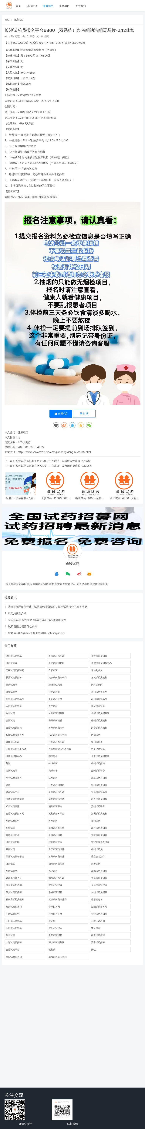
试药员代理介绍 (17, 613)
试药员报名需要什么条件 (22, 626)
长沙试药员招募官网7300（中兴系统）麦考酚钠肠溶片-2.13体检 (54, 465)
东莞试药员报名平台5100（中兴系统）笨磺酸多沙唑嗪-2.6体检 (53, 460)
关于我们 (80, 5)
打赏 (85, 413)
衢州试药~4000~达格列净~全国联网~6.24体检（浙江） (89, 498)
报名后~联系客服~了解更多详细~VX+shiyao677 (21, 498)
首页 (18, 5)
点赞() (62, 413)
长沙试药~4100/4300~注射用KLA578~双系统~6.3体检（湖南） (55, 498)
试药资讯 (32, 5)
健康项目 (48, 5)
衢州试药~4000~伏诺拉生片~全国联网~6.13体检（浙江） (124, 498)
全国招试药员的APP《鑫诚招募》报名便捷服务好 (37, 619)
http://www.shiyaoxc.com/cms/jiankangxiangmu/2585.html (54, 452)
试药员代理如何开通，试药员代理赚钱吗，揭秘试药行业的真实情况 (47, 606)
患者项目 (64, 5)
